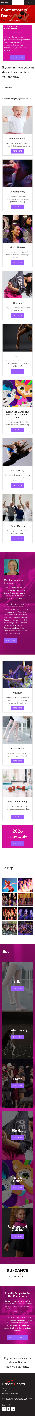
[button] (15, 21)
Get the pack (17, 57)
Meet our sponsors (17, 1338)
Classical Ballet (17, 748)
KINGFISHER (23, 1399)
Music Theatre (17, 247)
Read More (17, 151)
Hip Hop (17, 303)
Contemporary (17, 191)
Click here (5, 20)
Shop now (17, 988)
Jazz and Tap (17, 470)
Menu (30, 3)
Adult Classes (17, 526)
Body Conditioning (17, 801)
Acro (17, 356)
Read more (10, 640)
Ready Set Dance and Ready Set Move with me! (17, 414)
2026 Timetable (17, 834)
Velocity (17, 692)
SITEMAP (11, 1399)
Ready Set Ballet (17, 138)
